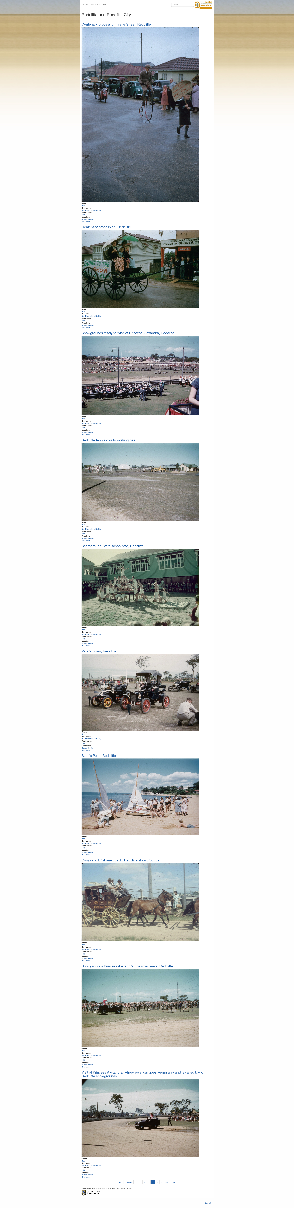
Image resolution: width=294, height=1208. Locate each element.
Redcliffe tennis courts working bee (109, 439)
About (105, 5)
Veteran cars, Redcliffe (99, 651)
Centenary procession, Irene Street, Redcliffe (116, 24)
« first (119, 1182)
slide (83, 205)
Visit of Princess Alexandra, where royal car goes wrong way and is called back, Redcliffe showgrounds (143, 1074)
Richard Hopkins (87, 219)
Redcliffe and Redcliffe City (91, 210)
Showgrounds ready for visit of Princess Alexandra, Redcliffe (128, 332)
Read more (86, 221)
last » (175, 1182)
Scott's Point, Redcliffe (99, 755)
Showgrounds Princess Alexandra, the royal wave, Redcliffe (127, 965)
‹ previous (128, 1182)
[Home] (203, 4)
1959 (83, 215)
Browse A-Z (95, 5)
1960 (83, 533)
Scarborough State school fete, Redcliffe (113, 545)
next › (167, 1182)
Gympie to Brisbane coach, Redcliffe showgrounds (120, 860)
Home (85, 5)
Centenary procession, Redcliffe (106, 226)
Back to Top (208, 1203)
